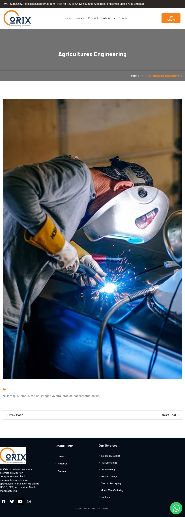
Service (79, 18)
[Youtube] (20, 501)
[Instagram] (29, 501)
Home (67, 18)
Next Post (169, 415)
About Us (109, 18)
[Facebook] (3, 501)
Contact (123, 18)
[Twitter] (12, 501)
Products (94, 18)
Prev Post (15, 415)
